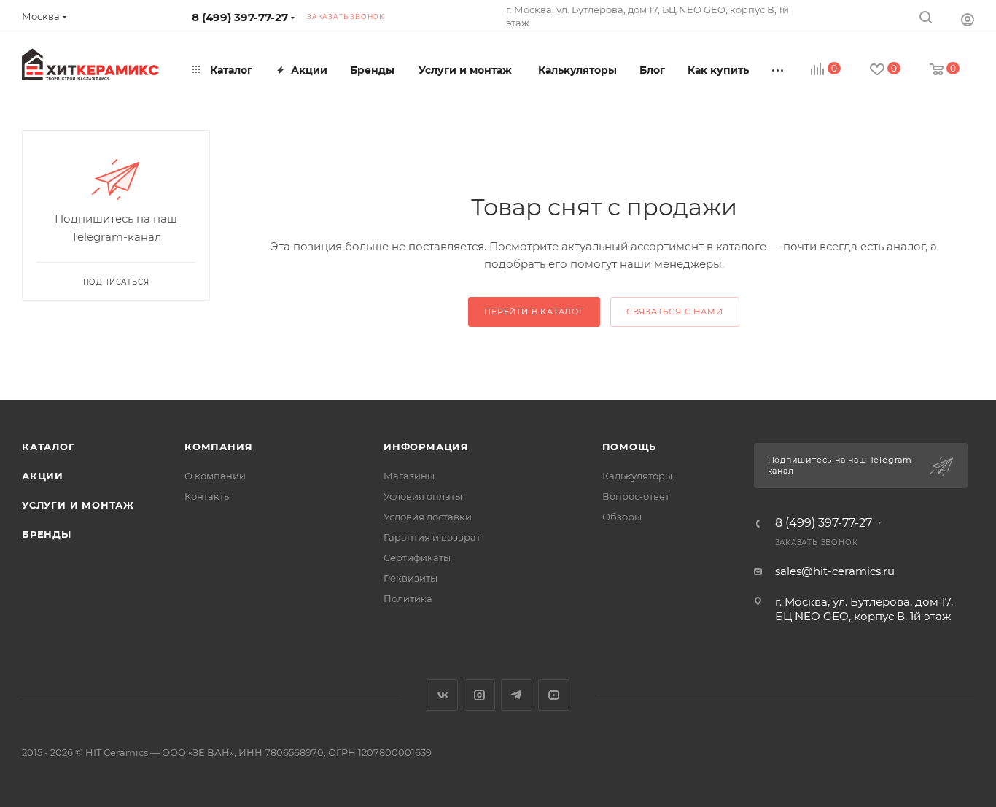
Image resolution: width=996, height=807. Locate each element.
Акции (42, 476)
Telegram (516, 695)
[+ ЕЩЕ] (778, 70)
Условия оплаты (423, 496)
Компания (218, 446)
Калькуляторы (637, 476)
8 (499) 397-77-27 (240, 17)
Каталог (48, 446)
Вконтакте (442, 695)
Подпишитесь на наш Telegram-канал (842, 465)
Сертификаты (417, 557)
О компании (215, 476)
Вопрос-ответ (635, 496)
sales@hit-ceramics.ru (835, 571)
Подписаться (116, 282)
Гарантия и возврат (432, 537)
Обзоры (622, 516)
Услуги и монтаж (78, 505)
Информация (426, 446)
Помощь (629, 446)
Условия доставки (428, 516)
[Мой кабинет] (967, 19)
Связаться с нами (674, 311)
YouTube (553, 695)
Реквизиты (410, 578)
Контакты (207, 496)
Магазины (409, 476)
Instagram (479, 695)
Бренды (46, 534)
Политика (408, 598)
